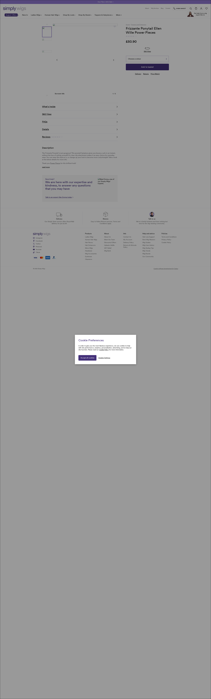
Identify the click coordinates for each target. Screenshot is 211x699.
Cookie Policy (104, 350)
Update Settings (104, 358)
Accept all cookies (87, 358)
